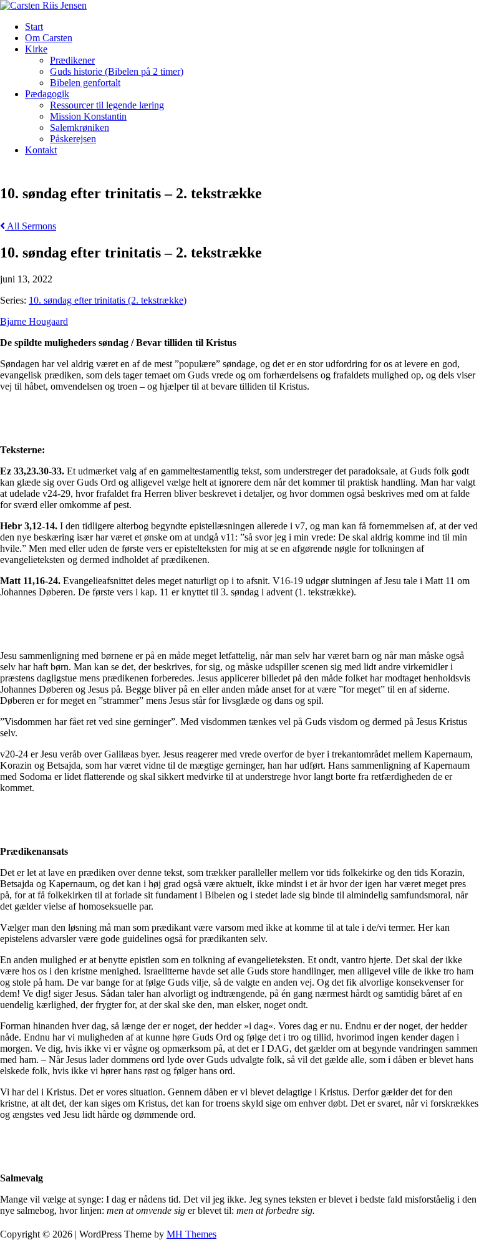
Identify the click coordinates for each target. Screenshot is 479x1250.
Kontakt (41, 150)
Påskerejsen (73, 138)
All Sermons (30, 226)
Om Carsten (48, 37)
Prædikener (72, 60)
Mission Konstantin (88, 116)
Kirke (36, 49)
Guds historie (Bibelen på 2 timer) (116, 71)
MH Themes (191, 1234)
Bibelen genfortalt (85, 82)
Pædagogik (47, 94)
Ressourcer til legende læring (107, 105)
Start (34, 26)
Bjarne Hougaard (34, 321)
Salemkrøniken (79, 127)
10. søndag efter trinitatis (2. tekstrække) (107, 300)
